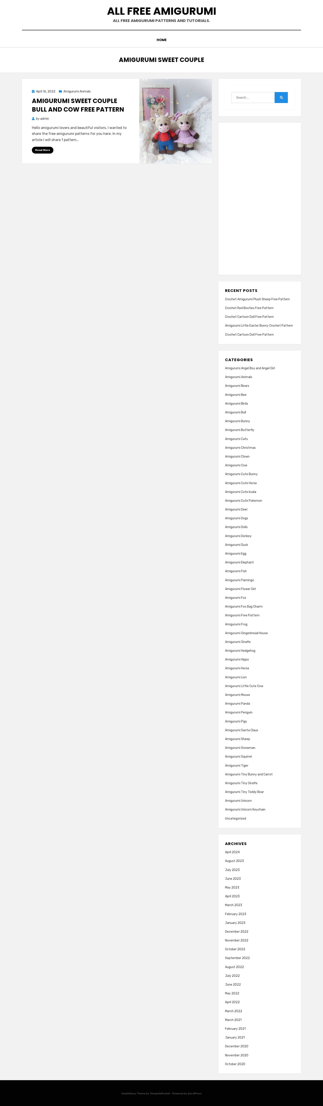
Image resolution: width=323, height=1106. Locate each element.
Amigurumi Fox (235, 598)
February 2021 (235, 1029)
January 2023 (235, 923)
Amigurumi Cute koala (240, 492)
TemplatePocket (160, 1093)
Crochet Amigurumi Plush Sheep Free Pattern (257, 299)
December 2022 (236, 932)
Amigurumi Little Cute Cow (244, 686)
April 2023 (232, 896)
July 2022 (232, 976)
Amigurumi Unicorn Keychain (245, 809)
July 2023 (232, 870)
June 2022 (233, 985)
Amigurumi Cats (236, 439)
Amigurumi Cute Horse (241, 483)
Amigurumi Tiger (236, 766)
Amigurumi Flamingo (239, 580)
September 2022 (237, 958)
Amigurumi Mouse (237, 695)
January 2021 (235, 1037)
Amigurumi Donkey (238, 536)
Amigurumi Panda (237, 704)
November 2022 (236, 940)
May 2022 (232, 993)
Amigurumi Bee (236, 395)
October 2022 (235, 949)
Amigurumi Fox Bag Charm (244, 606)
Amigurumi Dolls (236, 527)
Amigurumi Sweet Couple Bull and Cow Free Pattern (78, 105)
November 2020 (236, 1055)
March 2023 (233, 905)
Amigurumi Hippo (237, 659)
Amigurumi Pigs (236, 721)
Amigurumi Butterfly (239, 430)
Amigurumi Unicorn (238, 801)
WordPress (195, 1093)
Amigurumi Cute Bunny (241, 474)
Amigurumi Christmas (240, 448)
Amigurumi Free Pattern (242, 615)
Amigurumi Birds (236, 403)
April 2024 (232, 852)
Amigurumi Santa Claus (241, 730)
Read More (42, 150)
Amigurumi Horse (237, 668)
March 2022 (233, 1011)
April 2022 (232, 1002)
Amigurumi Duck (236, 545)
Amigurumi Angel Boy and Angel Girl (250, 368)
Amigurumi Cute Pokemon (243, 501)
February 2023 (235, 914)
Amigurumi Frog (236, 624)
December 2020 (236, 1046)
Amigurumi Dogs (236, 518)
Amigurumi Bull (235, 412)
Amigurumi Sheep (237, 739)
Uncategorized (235, 818)
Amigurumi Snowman (240, 748)
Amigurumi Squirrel (238, 756)
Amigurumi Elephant (239, 562)
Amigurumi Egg (235, 554)
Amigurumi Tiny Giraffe (241, 783)
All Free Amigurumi (161, 11)
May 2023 (232, 887)
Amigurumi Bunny (237, 421)
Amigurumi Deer (236, 509)
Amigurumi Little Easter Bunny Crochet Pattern (259, 326)
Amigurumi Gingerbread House (246, 633)
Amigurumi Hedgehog (240, 651)
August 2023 (234, 861)
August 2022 (234, 967)
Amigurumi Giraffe (238, 642)
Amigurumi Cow (236, 465)
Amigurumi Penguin (238, 712)
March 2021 (233, 1020)
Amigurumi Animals (77, 91)
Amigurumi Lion (236, 677)
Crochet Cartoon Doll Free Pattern (249, 317)
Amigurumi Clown (237, 456)
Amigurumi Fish (236, 571)
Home (162, 40)
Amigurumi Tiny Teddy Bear (244, 792)
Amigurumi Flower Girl (240, 589)
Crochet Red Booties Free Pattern (249, 308)
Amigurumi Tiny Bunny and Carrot (249, 774)
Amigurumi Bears (237, 386)
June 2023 (233, 879)
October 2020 (235, 1064)
